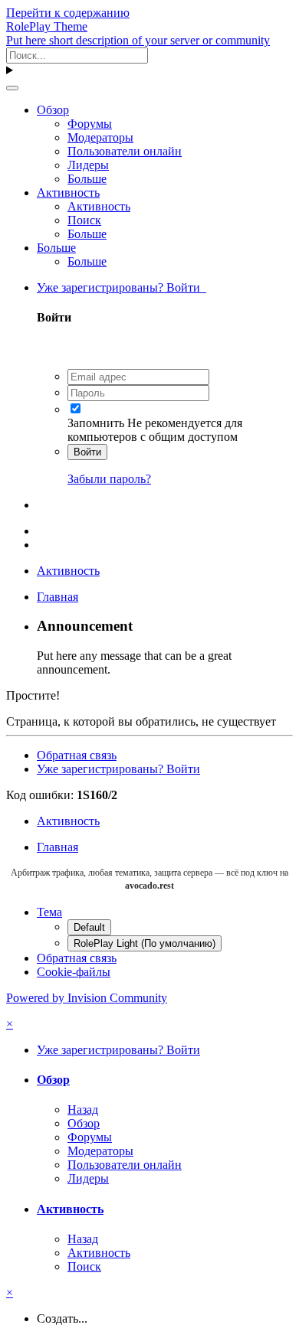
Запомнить (95, 422)
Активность (68, 192)
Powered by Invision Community (86, 997)
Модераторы (100, 137)
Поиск (84, 220)
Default (89, 927)
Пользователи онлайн (124, 151)
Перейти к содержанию (68, 12)
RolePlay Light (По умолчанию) (144, 943)
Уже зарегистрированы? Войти (121, 287)
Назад (82, 1109)
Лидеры (88, 164)
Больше (87, 178)
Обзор (53, 109)
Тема (49, 912)
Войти (87, 452)
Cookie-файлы (73, 971)
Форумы (89, 123)
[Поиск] (12, 88)
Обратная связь (77, 755)
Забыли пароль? (109, 478)
